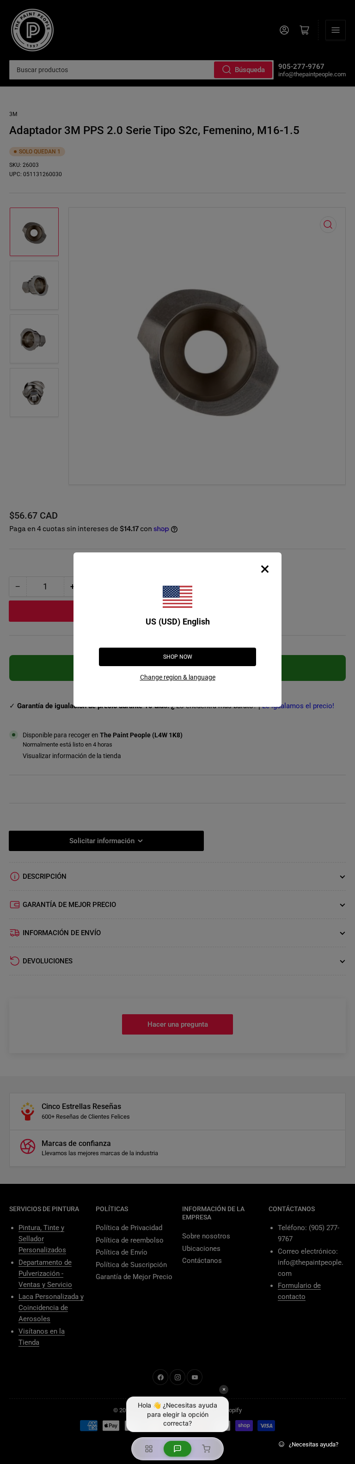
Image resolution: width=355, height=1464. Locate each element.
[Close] (265, 569)
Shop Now (177, 657)
